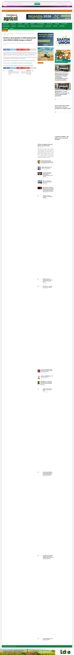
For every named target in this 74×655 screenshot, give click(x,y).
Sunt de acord (37, 4)
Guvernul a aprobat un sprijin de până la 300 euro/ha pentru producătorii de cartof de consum (47, 174)
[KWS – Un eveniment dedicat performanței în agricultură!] (40, 181)
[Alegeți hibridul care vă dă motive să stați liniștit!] (39, 168)
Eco (28, 26)
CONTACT (12, 28)
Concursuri (5, 28)
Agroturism (62, 26)
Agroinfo (23, 43)
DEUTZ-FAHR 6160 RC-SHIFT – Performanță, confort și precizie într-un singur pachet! (63, 107)
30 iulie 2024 (7, 43)
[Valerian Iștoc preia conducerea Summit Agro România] (40, 235)
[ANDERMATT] (63, 62)
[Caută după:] (65, 30)
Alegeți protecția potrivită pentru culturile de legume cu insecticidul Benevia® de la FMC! (47, 161)
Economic (20, 23)
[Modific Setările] (72, 2)
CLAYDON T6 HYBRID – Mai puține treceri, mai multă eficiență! (62, 138)
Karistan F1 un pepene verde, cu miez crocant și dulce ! (47, 389)
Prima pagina (5, 23)
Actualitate (13, 23)
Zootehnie (57, 23)
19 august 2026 (46, 288)
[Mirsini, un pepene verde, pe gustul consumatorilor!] (46, 102)
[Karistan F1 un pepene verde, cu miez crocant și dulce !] (40, 428)
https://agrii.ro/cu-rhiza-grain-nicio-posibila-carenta (21, 63)
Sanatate (14, 26)
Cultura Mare (64, 23)
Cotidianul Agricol (13, 43)
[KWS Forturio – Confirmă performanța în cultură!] (40, 326)
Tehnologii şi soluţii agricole (37, 26)
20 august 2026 (46, 184)
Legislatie (55, 26)
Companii (26, 23)
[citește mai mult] (46, 157)
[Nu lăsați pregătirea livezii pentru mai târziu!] (40, 639)
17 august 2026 (46, 640)
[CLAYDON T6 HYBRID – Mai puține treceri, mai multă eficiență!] (63, 123)
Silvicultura (48, 26)
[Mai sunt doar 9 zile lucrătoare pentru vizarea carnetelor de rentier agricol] (40, 279)
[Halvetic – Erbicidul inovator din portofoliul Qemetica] (39, 377)
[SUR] (63, 46)
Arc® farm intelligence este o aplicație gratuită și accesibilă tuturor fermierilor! (46, 370)
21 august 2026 (41, 147)
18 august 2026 (43, 385)
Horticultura (50, 23)
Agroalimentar (6, 26)
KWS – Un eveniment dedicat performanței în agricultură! (47, 181)
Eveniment (32, 23)
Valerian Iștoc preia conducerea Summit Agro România (47, 196)
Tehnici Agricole (21, 26)
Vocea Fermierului (40, 23)
